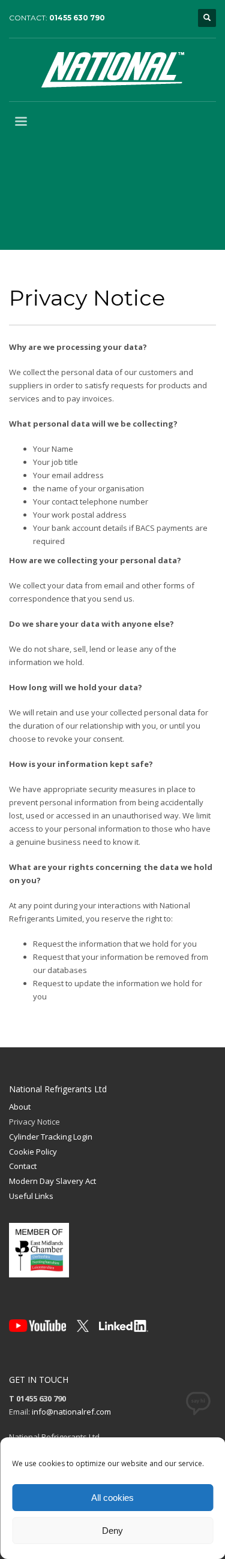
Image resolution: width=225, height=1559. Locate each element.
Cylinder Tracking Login (50, 1136)
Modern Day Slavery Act (52, 1181)
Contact (23, 1166)
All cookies (112, 1497)
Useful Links (31, 1196)
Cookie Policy (33, 1151)
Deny (112, 1530)
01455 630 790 (77, 17)
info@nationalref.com (71, 1411)
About (20, 1106)
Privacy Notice (34, 1121)
